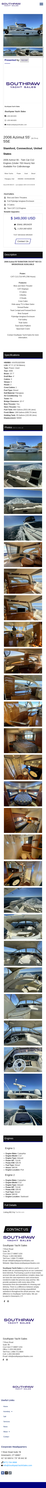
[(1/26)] (23, 448)
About (5, 1432)
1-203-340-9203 (11, 116)
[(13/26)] (23, 767)
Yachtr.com (20, 1212)
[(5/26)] (23, 554)
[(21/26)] (23, 980)
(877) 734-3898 (10, 1462)
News (5, 1427)
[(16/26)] (23, 847)
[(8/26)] (23, 634)
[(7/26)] (23, 608)
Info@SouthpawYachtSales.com (21, 1261)
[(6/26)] (23, 581)
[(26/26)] (23, 1113)
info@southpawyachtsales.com (16, 124)
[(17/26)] (23, 873)
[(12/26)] (23, 740)
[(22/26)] (23, 1006)
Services (6, 1421)
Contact (6, 1437)
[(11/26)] (23, 714)
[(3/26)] (23, 501)
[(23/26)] (23, 1033)
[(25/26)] (23, 1086)
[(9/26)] (23, 661)
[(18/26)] (23, 900)
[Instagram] (8, 1301)
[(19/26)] (23, 926)
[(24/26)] (23, 1059)
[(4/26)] (23, 528)
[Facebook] (4, 1301)
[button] (41, 4)
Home (5, 1406)
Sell (4, 1416)
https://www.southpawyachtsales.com (25, 1263)
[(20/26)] (23, 953)
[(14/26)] (23, 794)
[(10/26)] (23, 687)
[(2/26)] (23, 475)
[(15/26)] (23, 820)
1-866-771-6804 (17, 1258)
